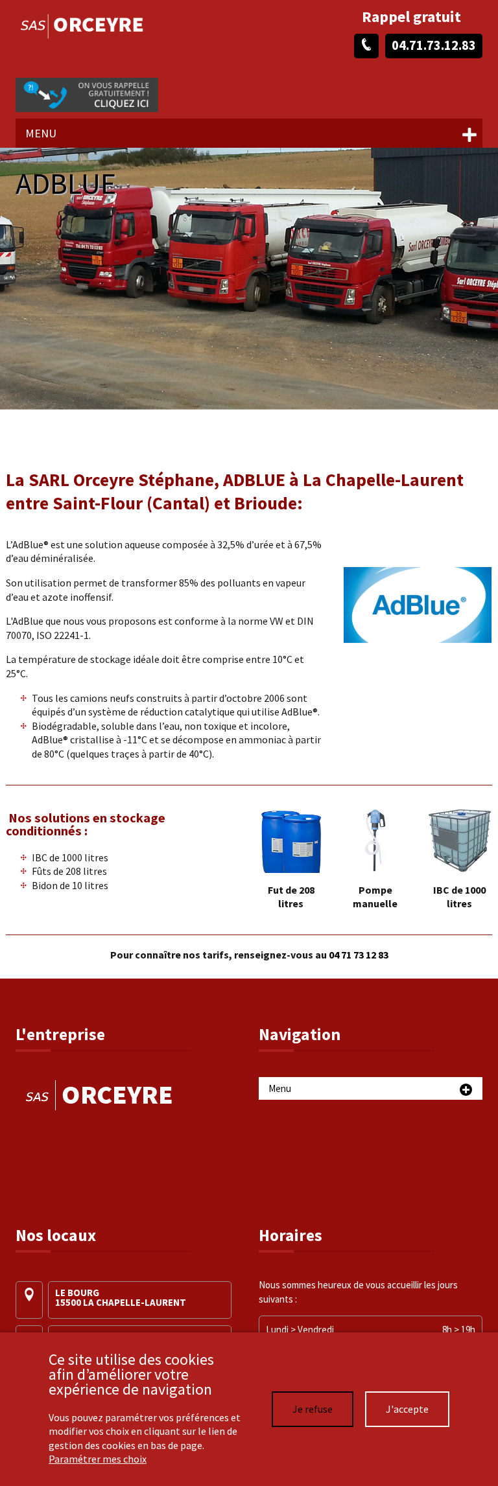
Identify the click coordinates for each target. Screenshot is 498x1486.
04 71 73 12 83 (358, 954)
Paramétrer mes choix (98, 1458)
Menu (40, 133)
